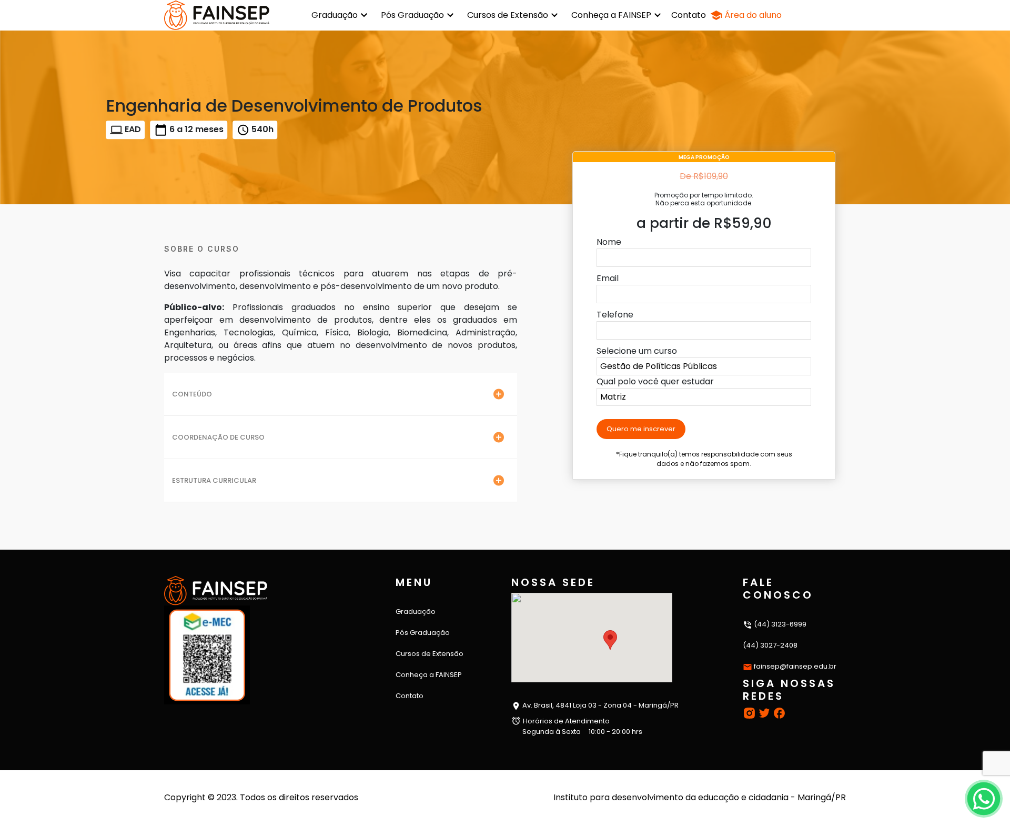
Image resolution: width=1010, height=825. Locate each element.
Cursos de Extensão (507, 15)
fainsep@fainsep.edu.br (795, 666)
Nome (609, 242)
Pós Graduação (412, 15)
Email (608, 278)
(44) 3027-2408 (770, 645)
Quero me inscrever (641, 429)
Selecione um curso (637, 351)
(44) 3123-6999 (779, 624)
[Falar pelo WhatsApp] (983, 798)
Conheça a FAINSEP (611, 15)
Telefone (615, 315)
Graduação (334, 15)
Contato (688, 15)
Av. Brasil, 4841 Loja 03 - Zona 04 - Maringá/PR (600, 705)
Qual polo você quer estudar (655, 381)
